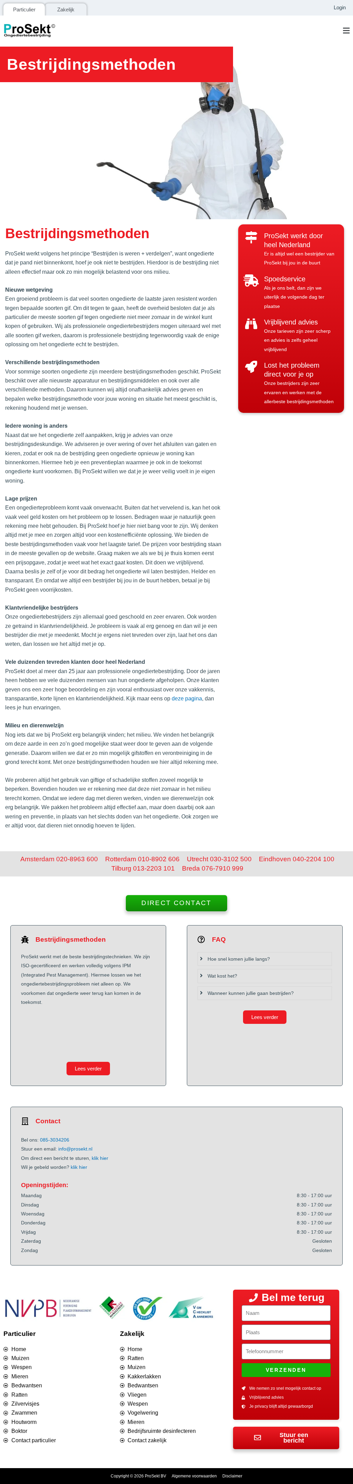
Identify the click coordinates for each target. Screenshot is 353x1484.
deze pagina (187, 698)
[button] (207, 31)
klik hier (100, 1158)
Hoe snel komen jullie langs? (239, 959)
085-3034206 (54, 1140)
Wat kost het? (222, 976)
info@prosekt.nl (75, 1149)
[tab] (265, 959)
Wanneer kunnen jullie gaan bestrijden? (251, 993)
